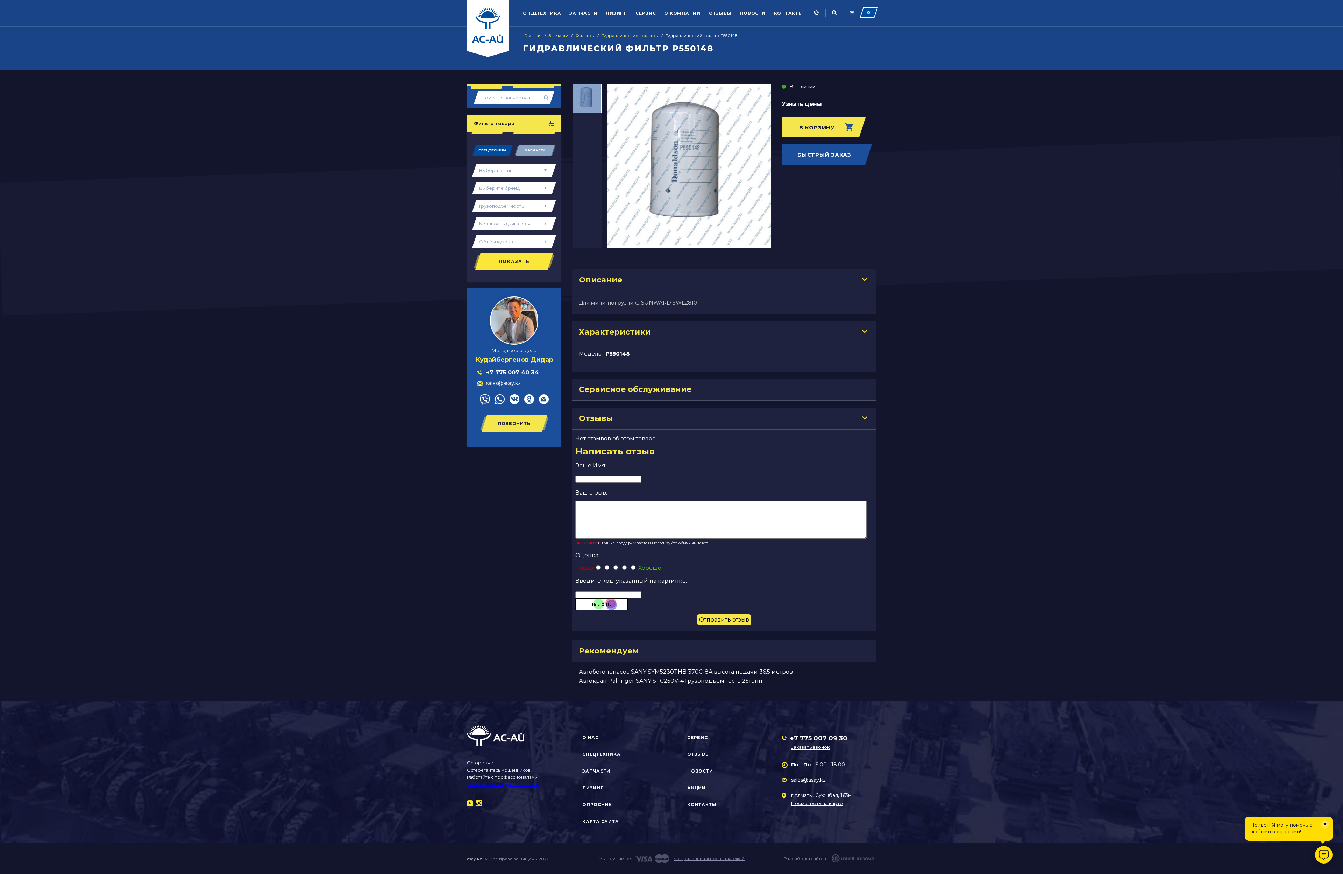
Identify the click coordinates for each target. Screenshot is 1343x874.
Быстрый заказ (824, 154)
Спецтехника (542, 13)
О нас (590, 737)
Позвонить (514, 423)
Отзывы (720, 13)
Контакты (788, 13)
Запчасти (583, 13)
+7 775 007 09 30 (818, 738)
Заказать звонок (810, 747)
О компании (682, 13)
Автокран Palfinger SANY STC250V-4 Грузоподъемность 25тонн (670, 681)
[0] (851, 13)
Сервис (645, 13)
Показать (514, 261)
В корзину (817, 127)
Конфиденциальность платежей (709, 858)
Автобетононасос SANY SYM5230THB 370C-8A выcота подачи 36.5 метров (686, 671)
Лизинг (616, 13)
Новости (752, 13)
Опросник (597, 804)
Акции (696, 787)
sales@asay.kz (808, 780)
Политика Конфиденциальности (503, 784)
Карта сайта (600, 821)
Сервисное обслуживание (635, 389)
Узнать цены (802, 104)
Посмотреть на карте (817, 803)
